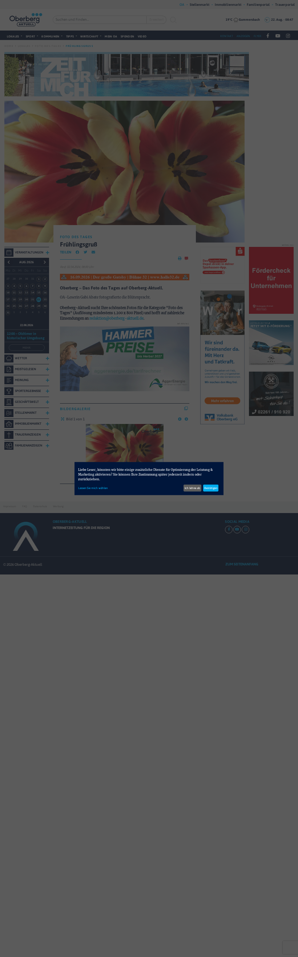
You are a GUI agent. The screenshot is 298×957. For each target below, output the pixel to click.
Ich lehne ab (192, 488)
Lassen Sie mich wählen (93, 488)
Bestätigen (210, 488)
